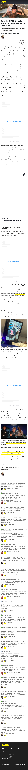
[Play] (14, 431)
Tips (20, 2)
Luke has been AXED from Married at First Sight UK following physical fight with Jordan (13, 730)
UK (5, 489)
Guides (16, 488)
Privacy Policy (11, 750)
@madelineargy (10, 347)
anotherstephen (8, 488)
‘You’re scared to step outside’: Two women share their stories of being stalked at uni (13, 571)
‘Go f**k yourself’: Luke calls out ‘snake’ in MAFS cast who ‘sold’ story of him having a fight (12, 718)
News (12, 512)
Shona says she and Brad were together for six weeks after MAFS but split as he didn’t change (13, 682)
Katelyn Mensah (8, 36)
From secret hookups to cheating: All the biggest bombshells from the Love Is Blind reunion (12, 656)
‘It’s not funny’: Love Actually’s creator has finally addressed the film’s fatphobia (13, 593)
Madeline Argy (10, 53)
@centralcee (5, 218)
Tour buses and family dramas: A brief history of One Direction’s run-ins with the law (13, 548)
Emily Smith (7, 512)
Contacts (19, 750)
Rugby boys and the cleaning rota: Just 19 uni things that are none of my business (14, 643)
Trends (14, 36)
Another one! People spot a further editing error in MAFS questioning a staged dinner (13, 581)
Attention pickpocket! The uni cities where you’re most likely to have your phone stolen (13, 619)
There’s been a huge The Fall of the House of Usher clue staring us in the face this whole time (14, 559)
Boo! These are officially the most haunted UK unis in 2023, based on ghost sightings (12, 509)
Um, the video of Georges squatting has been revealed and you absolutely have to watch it (12, 606)
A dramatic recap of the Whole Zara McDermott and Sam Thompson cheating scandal (13, 485)
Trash (18, 551)
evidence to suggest (20, 293)
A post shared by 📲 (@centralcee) (14, 141)
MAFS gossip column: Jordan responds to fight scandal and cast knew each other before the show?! (13, 520)
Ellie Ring (6, 610)
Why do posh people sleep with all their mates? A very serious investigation (13, 669)
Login (10, 757)
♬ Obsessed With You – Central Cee (11, 220)
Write (16, 2)
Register (10, 756)
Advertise (11, 749)
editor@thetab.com (18, 764)
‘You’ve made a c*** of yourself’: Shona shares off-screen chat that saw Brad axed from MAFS (13, 693)
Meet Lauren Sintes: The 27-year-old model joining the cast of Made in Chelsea (13, 633)
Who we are (19, 749)
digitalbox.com (6, 764)
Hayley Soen (7, 524)
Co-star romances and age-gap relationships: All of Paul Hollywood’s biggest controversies (13, 498)
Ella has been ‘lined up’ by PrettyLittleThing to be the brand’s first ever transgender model (13, 535)
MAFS (13, 524)
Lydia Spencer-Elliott (10, 501)
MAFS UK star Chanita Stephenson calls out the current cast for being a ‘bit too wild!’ (12, 706)
